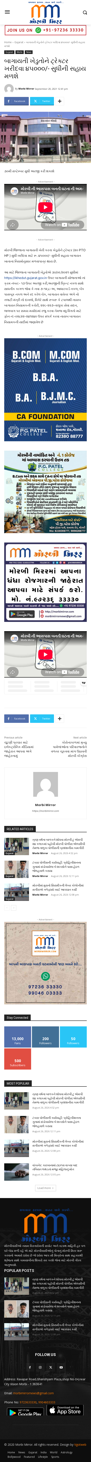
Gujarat (18, 42)
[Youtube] (61, 1367)
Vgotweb (80, 1445)
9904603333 (46, 1402)
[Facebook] (30, 1367)
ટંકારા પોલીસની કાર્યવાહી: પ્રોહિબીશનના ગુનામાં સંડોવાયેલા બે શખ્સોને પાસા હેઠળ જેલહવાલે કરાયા (56, 867)
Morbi (19, 52)
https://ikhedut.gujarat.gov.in (25, 278)
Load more (44, 1188)
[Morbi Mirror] (9, 89)
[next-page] (13, 908)
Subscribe (17, 1050)
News (28, 52)
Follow (46, 1028)
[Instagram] (40, 1367)
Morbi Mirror (26, 88)
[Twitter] (51, 1367)
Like (17, 1028)
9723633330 (28, 1402)
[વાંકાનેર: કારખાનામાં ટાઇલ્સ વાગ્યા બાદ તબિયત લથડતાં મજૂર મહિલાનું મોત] (16, 1172)
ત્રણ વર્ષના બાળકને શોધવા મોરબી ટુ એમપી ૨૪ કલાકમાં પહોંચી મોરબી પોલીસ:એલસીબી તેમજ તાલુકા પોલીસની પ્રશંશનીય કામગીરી (58, 844)
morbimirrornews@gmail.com (33, 1393)
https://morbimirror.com (45, 810)
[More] (59, 101)
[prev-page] (7, 908)
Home (8, 42)
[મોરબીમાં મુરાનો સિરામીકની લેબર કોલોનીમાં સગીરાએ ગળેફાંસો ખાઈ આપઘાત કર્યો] (16, 892)
